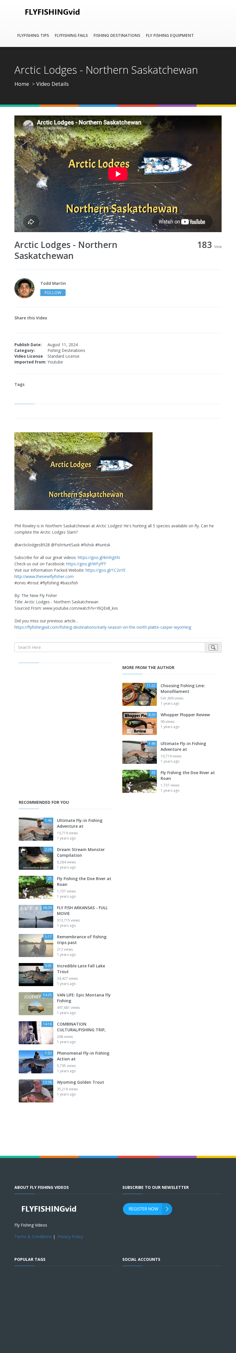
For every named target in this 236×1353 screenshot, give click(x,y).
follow (52, 292)
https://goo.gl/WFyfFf (86, 563)
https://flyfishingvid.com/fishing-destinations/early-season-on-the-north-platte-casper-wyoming (102, 627)
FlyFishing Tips (33, 35)
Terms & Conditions (33, 1236)
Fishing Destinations (117, 35)
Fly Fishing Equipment (170, 35)
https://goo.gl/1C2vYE (105, 570)
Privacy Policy (70, 1236)
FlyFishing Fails (71, 35)
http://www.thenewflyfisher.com (44, 576)
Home (21, 83)
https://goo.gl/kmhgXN (99, 557)
